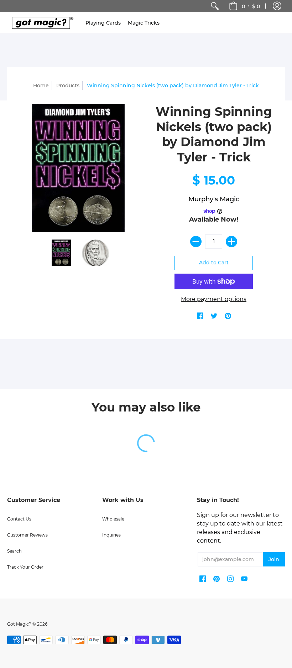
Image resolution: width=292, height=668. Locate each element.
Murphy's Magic (213, 199)
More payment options (213, 299)
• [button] (251, 6)
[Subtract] (196, 241)
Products (67, 85)
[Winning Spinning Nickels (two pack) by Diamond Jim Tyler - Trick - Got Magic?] (61, 252)
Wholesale (113, 519)
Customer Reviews (27, 535)
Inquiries (111, 535)
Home (41, 85)
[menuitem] (214, 6)
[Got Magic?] (41, 22)
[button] (277, 6)
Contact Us (19, 519)
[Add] (231, 241)
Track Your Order (25, 567)
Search (14, 551)
